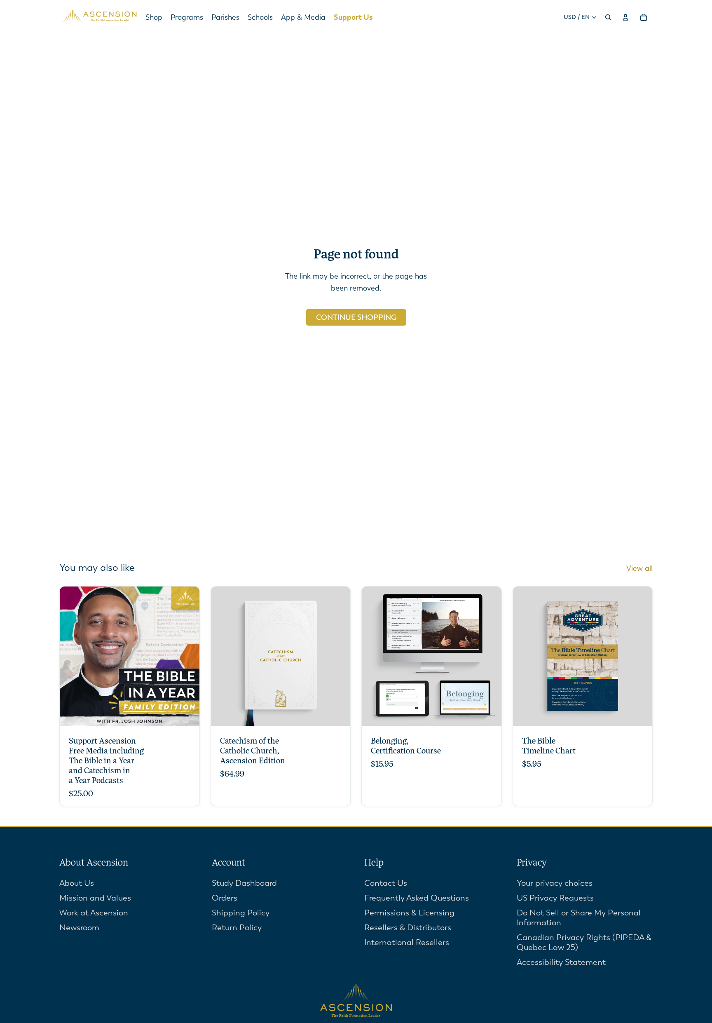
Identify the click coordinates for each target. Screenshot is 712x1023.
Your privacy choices (555, 883)
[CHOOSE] (186, 713)
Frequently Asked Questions (416, 898)
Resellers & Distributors (407, 927)
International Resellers (406, 942)
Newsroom (79, 927)
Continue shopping (356, 317)
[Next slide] (338, 656)
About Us (76, 883)
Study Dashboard (244, 883)
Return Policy (237, 927)
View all (639, 568)
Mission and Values (95, 898)
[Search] (608, 17)
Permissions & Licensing (409, 912)
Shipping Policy (240, 912)
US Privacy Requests (555, 898)
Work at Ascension (93, 912)
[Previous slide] (223, 656)
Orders (224, 898)
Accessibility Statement (561, 962)
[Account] (625, 17)
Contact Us (385, 883)
